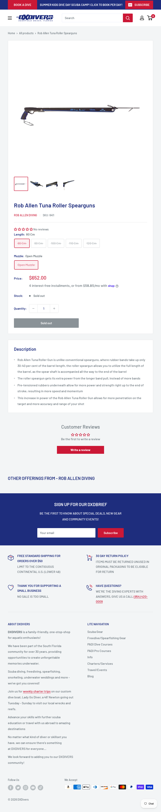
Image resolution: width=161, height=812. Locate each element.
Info (90, 657)
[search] (92, 18)
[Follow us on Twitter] (18, 787)
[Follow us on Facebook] (10, 787)
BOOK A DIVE (22, 4)
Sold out (46, 323)
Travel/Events (97, 670)
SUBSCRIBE (142, 4)
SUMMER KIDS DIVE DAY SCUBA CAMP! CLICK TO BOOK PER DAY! (81, 4)
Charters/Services (100, 663)
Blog (90, 676)
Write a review (80, 450)
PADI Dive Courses (100, 644)
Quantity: (20, 308)
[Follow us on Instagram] (25, 787)
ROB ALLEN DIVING (25, 215)
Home (11, 33)
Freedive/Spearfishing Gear (106, 638)
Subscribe (111, 533)
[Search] (128, 18)
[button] (23, 229)
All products (26, 33)
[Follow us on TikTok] (40, 787)
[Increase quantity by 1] (54, 308)
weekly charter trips (37, 691)
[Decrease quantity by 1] (33, 308)
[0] (149, 18)
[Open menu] (10, 18)
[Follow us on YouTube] (33, 787)
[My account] (142, 18)
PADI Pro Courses (99, 651)
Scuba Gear (95, 631)
